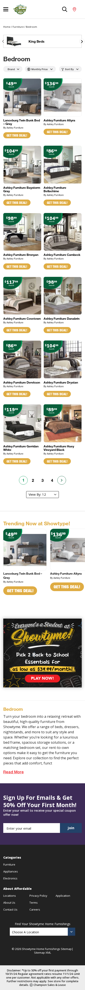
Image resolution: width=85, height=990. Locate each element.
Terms (33, 903)
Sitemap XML (42, 953)
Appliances (10, 871)
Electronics (10, 878)
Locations (9, 896)
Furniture (18, 26)
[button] (82, 41)
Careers (34, 909)
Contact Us (10, 909)
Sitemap (66, 949)
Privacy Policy (38, 896)
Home (6, 26)
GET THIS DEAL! (17, 135)
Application (63, 896)
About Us (9, 903)
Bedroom (31, 26)
